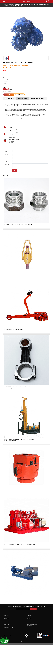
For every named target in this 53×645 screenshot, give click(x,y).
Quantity (7, 161)
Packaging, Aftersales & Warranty (38, 98)
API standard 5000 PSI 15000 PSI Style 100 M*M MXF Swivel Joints (18, 224)
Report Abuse (6, 618)
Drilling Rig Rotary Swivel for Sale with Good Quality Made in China (18, 277)
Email (6, 157)
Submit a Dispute (7, 619)
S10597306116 (17, 65)
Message (7, 164)
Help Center (6, 617)
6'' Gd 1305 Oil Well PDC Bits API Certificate (14, 5)
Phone (6, 154)
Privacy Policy (6, 624)
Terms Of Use (6, 626)
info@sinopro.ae (23, 641)
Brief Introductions (9, 98)
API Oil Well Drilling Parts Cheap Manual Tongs (14, 329)
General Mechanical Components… (41, 4)
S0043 (26, 65)
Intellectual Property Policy (8, 627)
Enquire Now (8, 94)
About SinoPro (29, 617)
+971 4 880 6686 (33, 641)
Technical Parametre (22, 98)
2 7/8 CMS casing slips (9, 492)
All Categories (10, 4)
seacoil (7, 65)
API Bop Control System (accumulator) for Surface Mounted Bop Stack (19, 544)
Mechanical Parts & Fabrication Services (24, 4)
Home (4, 4)
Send (14, 170)
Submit (33, 609)
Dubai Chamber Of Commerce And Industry (32, 625)
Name (6, 151)
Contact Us (29, 618)
